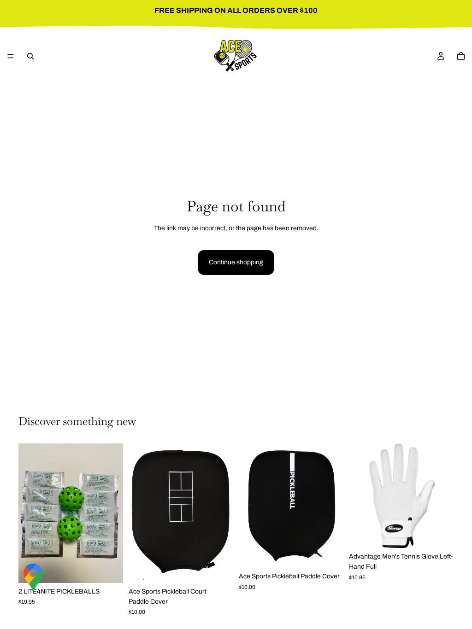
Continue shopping (236, 262)
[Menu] (10, 56)
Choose (447, 533)
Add (116, 568)
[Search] (30, 56)
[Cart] (461, 56)
